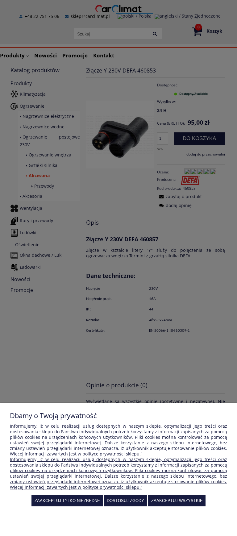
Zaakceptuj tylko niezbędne (67, 500)
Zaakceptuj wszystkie (177, 500)
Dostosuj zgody (125, 500)
